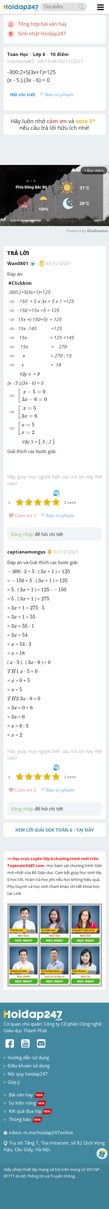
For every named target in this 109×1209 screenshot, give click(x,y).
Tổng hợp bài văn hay (42, 24)
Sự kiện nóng (27, 1103)
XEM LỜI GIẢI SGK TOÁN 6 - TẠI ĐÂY (54, 830)
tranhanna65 (20, 61)
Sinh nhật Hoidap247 (42, 33)
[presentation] (11, 302)
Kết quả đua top (29, 1111)
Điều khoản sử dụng (29, 1066)
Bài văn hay (25, 1095)
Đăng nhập (22, 534)
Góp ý (14, 1082)
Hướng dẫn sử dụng (28, 1057)
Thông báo (25, 1119)
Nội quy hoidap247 (28, 1074)
